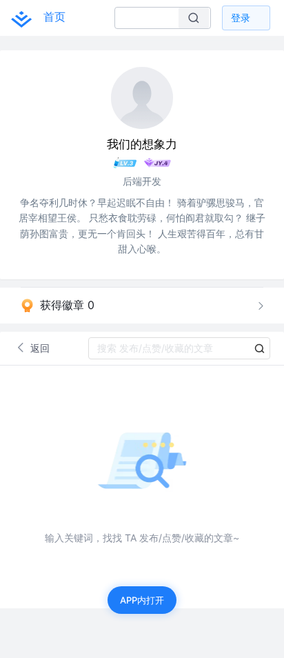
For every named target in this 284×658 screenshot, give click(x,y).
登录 (240, 17)
